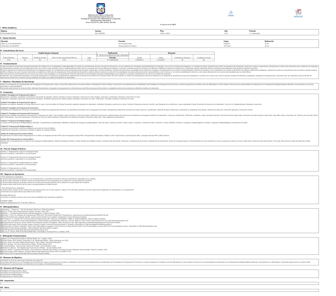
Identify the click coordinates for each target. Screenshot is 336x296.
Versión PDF (298, 16)
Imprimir (231, 15)
